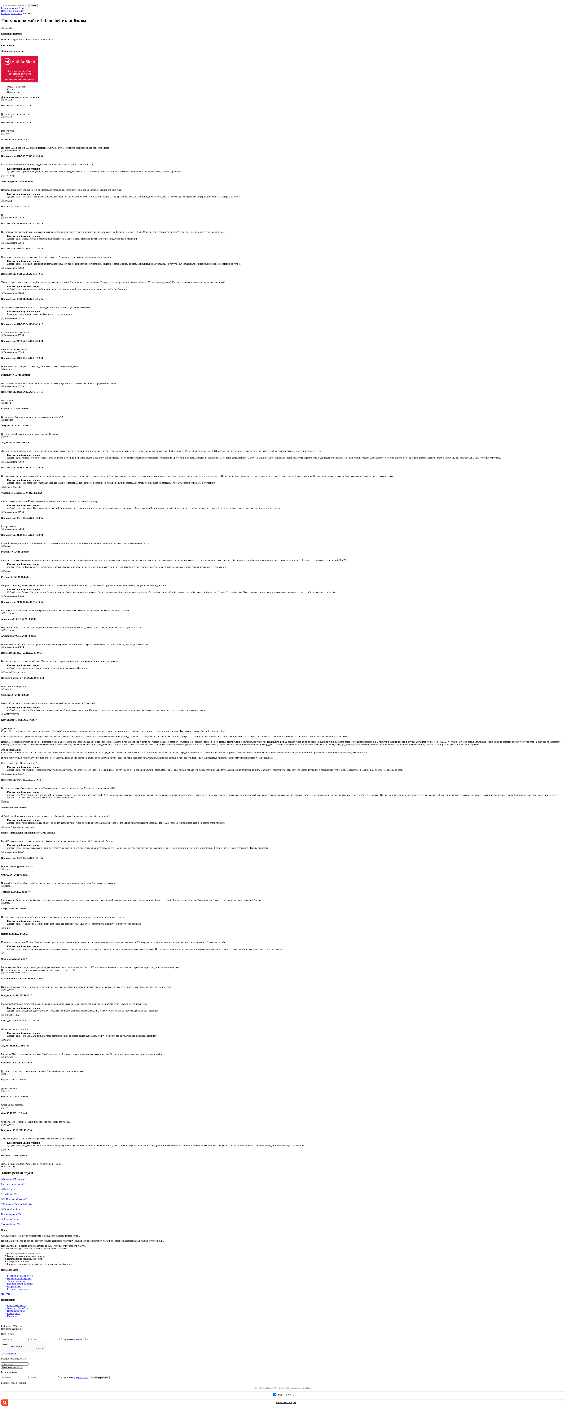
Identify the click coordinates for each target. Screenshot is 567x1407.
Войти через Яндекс (286, 1402)
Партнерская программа (19, 1278)
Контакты (12, 1316)
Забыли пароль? (9, 1353)
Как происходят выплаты (20, 1283)
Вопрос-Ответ (14, 1286)
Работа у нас (13, 1313)
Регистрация (7, 8)
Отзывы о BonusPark (17, 1308)
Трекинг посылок (16, 1281)
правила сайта (81, 1339)
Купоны (11, 89)
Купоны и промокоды (18, 1289)
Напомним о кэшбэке (12, 11)
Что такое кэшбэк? (16, 1305)
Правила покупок (16, 1311)
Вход (21, 8)
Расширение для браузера (20, 1275)
